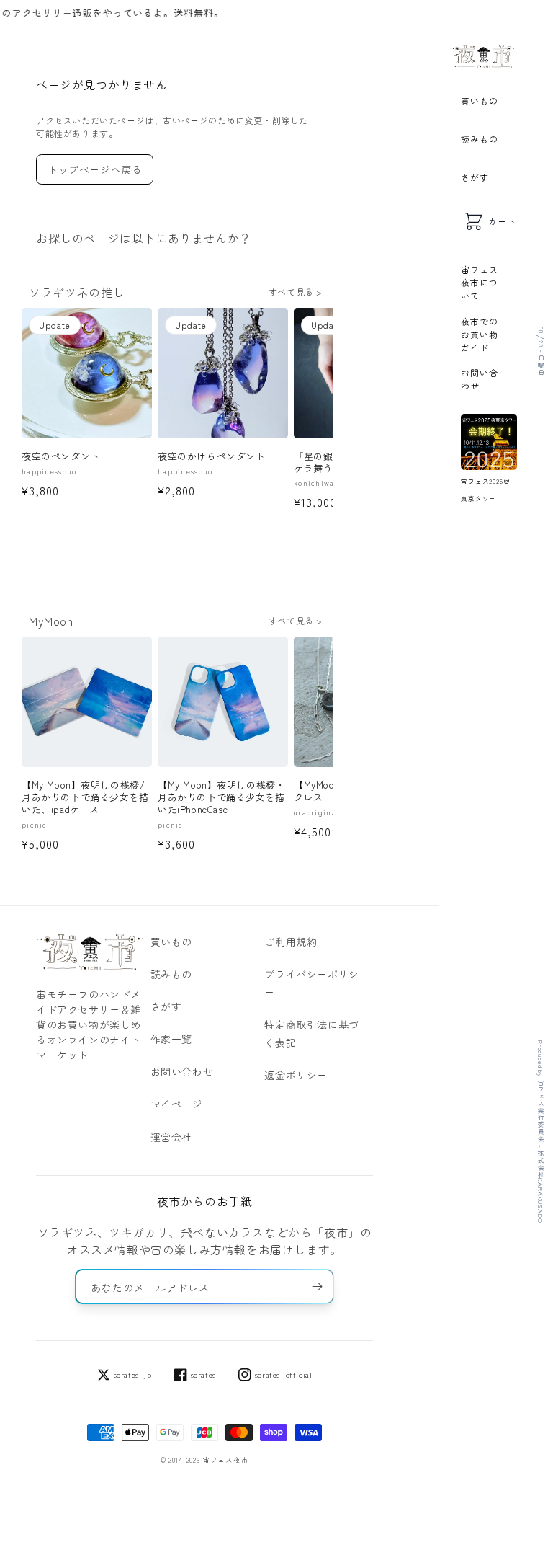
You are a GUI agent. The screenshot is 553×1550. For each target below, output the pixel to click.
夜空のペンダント (61, 457)
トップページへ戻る (95, 169)
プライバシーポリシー (311, 983)
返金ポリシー (296, 1075)
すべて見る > (296, 291)
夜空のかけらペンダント (212, 457)
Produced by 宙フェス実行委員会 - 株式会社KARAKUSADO (540, 1131)
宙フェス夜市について (479, 282)
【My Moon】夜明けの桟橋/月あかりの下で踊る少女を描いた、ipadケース (85, 797)
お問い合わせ (479, 378)
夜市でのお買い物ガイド (479, 334)
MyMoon (51, 620)
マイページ (176, 1104)
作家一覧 (171, 1039)
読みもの (479, 139)
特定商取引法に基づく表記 (311, 1033)
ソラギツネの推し (77, 292)
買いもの (479, 100)
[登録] (317, 1286)
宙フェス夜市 (225, 1460)
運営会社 (171, 1137)
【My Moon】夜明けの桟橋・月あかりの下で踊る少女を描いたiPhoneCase (222, 797)
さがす (474, 177)
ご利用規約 (290, 941)
